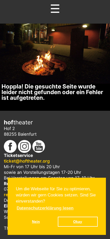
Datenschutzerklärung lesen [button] (45, 208)
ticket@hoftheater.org (27, 161)
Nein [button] (36, 222)
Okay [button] (77, 222)
